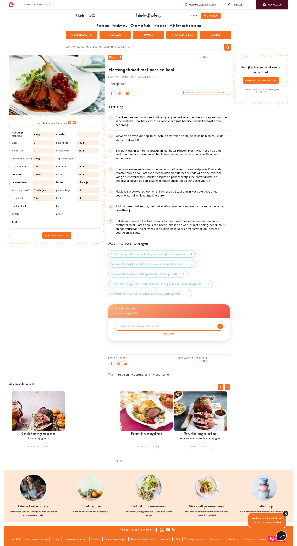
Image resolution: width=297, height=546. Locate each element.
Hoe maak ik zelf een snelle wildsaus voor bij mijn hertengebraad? (146, 294)
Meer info (169, 333)
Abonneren (216, 539)
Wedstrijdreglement (195, 539)
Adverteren (233, 539)
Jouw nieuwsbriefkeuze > (261, 80)
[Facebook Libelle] (156, 530)
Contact (165, 539)
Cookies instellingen (115, 539)
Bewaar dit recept (195, 92)
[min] (69, 122)
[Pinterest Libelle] (174, 530)
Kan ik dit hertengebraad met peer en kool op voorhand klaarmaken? (148, 264)
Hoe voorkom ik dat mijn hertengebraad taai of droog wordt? (144, 274)
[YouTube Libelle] (168, 530)
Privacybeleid (261, 92)
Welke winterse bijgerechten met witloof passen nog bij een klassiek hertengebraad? (156, 284)
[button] (272, 4)
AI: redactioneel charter (143, 539)
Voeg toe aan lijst (56, 235)
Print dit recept (219, 92)
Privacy (55, 539)
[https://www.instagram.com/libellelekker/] (162, 530)
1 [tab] (117, 461)
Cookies (95, 539)
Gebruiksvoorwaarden (75, 539)
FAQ (177, 539)
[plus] (73, 122)
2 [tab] (121, 461)
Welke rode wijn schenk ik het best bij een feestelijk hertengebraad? (148, 254)
